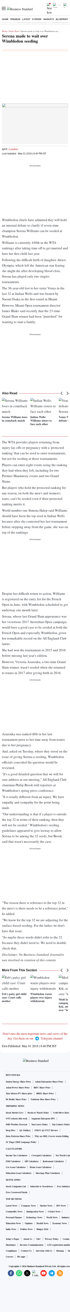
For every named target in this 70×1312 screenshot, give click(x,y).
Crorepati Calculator (42, 1155)
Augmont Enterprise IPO (43, 1118)
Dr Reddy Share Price (16, 1099)
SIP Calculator (32, 1161)
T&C (38, 1239)
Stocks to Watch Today (38, 1112)
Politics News (26, 1229)
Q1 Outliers (25, 1130)
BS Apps (21, 1256)
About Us (27, 1239)
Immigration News (35, 1211)
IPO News (61, 1205)
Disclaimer (11, 1245)
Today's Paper (12, 1239)
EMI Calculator (13, 1161)
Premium (15, 19)
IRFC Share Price (42, 1087)
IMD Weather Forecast (16, 1124)
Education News (13, 1223)
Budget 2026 (42, 1229)
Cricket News (54, 1211)
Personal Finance (14, 1217)
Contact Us (26, 1250)
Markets (48, 19)
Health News (42, 1223)
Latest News (11, 1205)
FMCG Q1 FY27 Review (46, 1130)
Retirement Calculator (53, 1161)
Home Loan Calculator (41, 1167)
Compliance (11, 1250)
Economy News (59, 1223)
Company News (28, 1205)
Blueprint (62, 19)
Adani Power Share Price (18, 1087)
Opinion (28, 1223)
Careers (9, 1256)
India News (14, 31)
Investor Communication (31, 1245)
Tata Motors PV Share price (19, 1093)
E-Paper (36, 19)
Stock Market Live (14, 1112)
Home (5, 19)
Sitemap (60, 1250)
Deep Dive (10, 1130)
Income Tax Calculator (16, 1155)
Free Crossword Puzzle (16, 1192)
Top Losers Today (39, 1124)
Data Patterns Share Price (18, 1136)
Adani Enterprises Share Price (49, 1081)
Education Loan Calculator (19, 1173)
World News (52, 1217)
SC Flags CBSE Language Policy (21, 1142)
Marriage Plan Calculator (48, 1173)
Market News (46, 1205)
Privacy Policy (52, 1239)
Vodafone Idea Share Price (43, 1099)
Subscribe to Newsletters (41, 1186)
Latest (26, 19)
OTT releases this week (16, 1118)
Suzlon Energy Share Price (18, 1081)
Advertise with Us (44, 1250)
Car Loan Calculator (16, 1167)
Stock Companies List (16, 1186)
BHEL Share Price (45, 1093)
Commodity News (14, 1211)
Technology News (34, 1217)
